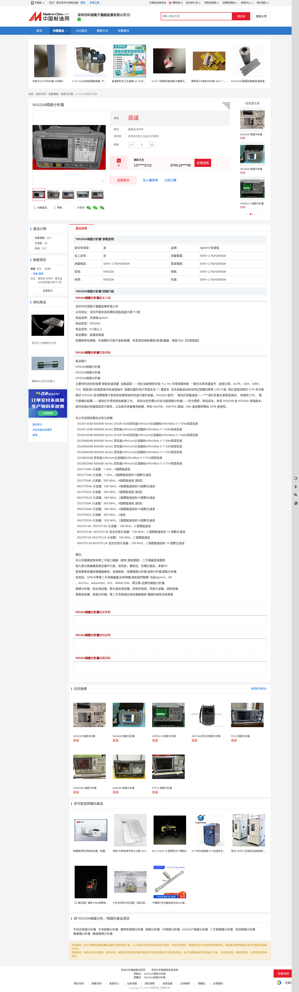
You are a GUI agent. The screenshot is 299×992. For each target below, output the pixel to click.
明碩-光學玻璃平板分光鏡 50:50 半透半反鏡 (136, 851)
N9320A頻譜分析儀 (154, 974)
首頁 (30, 94)
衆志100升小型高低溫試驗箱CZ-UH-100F (253, 851)
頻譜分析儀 (67, 94)
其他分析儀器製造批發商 (164, 970)
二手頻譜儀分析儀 (221, 929)
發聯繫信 (123, 180)
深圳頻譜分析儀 (245, 929)
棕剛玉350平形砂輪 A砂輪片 (48, 81)
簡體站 (201, 983)
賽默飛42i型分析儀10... (44, 381)
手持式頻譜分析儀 (84, 929)
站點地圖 (132, 983)
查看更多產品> (259, 688)
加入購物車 (150, 180)
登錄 (82, 2)
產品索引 (37, 424)
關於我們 (79, 983)
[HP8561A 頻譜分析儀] (252, 188)
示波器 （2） (42, 243)
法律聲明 (185, 983)
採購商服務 (229, 2)
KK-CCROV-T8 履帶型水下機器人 (170, 851)
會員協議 (167, 983)
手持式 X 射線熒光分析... (45, 343)
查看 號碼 (38, 273)
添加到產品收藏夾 (42, 430)
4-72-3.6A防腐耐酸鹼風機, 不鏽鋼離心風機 (95, 81)
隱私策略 (150, 983)
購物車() (177, 2)
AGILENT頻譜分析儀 (195, 929)
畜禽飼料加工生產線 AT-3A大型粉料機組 (134, 81)
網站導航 (261, 2)
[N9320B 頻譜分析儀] (252, 119)
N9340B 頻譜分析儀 (251, 169)
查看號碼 (203, 163)
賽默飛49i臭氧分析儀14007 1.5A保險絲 (212, 81)
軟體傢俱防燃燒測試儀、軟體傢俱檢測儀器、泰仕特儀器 (103, 851)
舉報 (59, 207)
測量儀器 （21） (44, 238)
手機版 (38, 2)
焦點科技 (154, 988)
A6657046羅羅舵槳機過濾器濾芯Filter (252, 81)
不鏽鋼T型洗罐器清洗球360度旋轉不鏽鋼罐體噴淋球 (180, 903)
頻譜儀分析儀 (81, 933)
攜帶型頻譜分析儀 (131, 929)
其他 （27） (41, 248)
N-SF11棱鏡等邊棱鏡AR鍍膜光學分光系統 (174, 81)
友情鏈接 (218, 983)
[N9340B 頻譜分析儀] (252, 154)
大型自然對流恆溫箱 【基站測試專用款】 (135, 903)
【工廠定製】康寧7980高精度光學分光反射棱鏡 (99, 903)
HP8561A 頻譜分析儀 (252, 203)
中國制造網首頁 (157, 2)
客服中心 (246, 2)
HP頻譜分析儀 (171, 929)
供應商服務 (210, 2)
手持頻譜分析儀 (108, 929)
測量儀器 (53, 94)
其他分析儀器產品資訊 (133, 970)
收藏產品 (42, 207)
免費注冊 (94, 2)
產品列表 (41, 94)
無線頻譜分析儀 (102, 933)
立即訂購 (170, 180)
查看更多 (48, 291)
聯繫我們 (96, 983)
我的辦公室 (192, 2)
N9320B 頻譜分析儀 (251, 134)
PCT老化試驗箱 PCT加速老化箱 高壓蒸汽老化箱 (217, 851)
